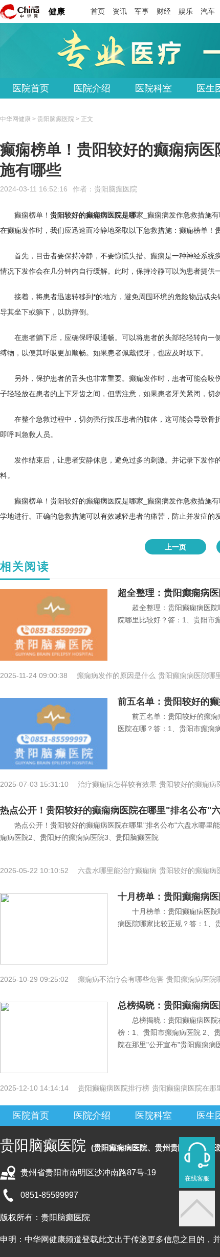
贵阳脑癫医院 (115, 189)
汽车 (208, 11)
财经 (164, 11)
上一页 (175, 547)
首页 (98, 11)
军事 (142, 11)
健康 (57, 11)
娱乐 (186, 11)
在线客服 (197, 1178)
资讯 (120, 11)
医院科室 (153, 88)
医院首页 (30, 88)
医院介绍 (92, 88)
